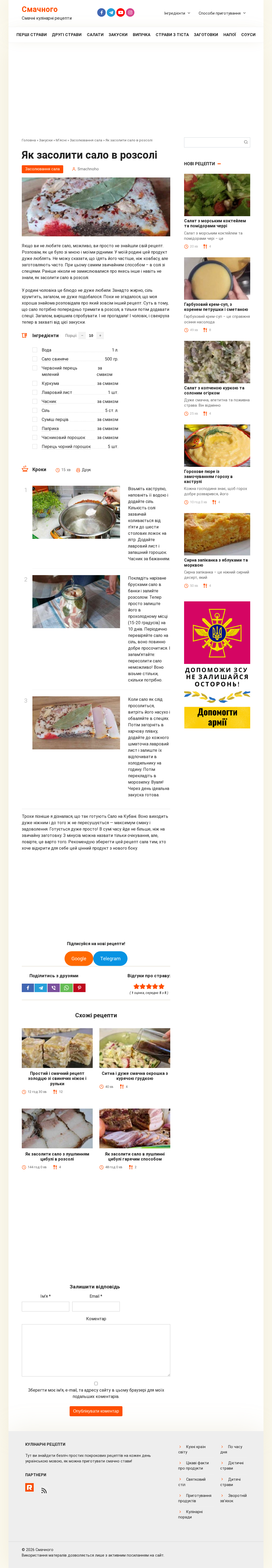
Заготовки (206, 34)
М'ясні (61, 140)
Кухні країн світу (192, 1449)
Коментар (96, 1318)
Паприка (50, 428)
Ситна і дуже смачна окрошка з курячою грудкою (135, 1076)
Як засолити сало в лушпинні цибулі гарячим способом (135, 1157)
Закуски (118, 34)
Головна (29, 140)
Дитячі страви (230, 1482)
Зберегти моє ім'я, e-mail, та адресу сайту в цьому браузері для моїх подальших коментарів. (96, 1393)
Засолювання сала (86, 140)
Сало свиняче (55, 359)
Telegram (110, 958)
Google (78, 958)
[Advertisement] (136, 94)
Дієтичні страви (232, 1466)
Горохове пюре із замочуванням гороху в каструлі (208, 476)
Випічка (141, 34)
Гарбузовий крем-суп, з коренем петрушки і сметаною (216, 307)
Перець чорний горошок (66, 446)
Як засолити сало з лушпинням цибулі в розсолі (57, 1157)
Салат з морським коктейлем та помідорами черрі (215, 223)
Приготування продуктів (194, 1498)
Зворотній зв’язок (233, 1498)
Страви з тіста (172, 34)
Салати (95, 34)
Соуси (248, 34)
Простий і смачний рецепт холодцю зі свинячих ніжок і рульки (57, 1078)
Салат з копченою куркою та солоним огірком (214, 390)
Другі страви (67, 34)
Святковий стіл (192, 1482)
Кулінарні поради (190, 1514)
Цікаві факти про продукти (193, 1466)
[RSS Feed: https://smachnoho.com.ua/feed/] (44, 1490)
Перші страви (31, 34)
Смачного (40, 9)
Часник (49, 401)
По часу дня (231, 1449)
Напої (229, 34)
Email (96, 1296)
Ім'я (45, 1296)
